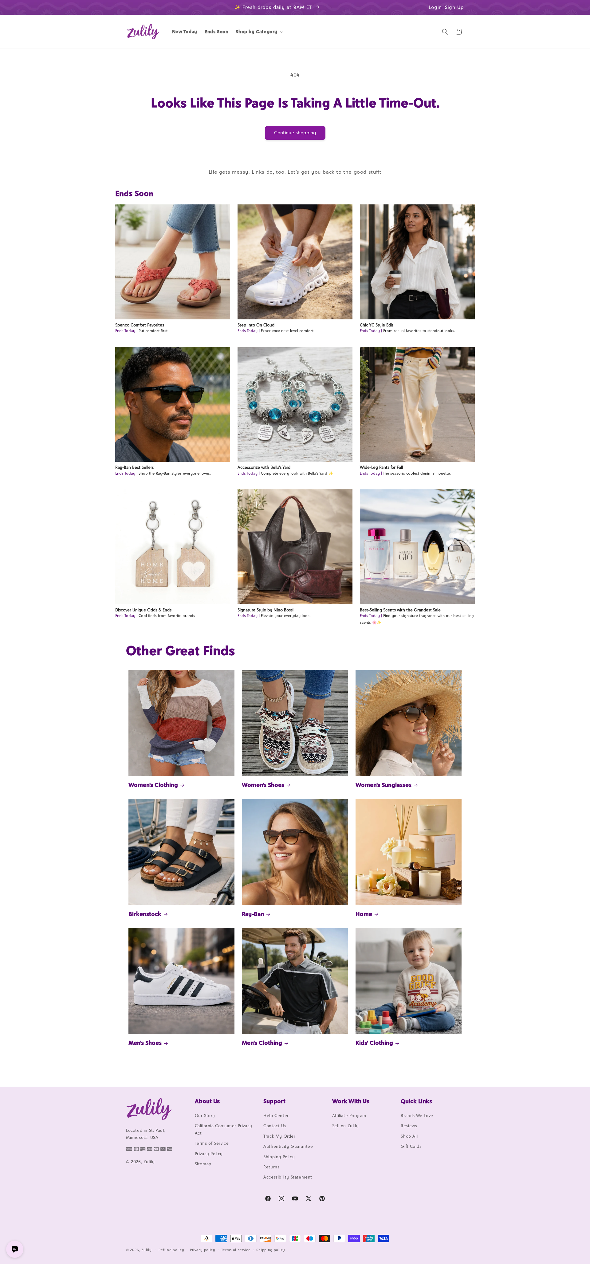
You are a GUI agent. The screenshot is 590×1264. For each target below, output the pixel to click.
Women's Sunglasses (383, 784)
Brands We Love (417, 1115)
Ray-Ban (253, 913)
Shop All (409, 1136)
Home (364, 913)
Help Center (276, 1115)
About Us (207, 1101)
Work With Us (350, 1101)
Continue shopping (295, 133)
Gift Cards (411, 1146)
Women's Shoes (263, 784)
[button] (259, 31)
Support (274, 1101)
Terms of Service (212, 1143)
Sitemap (203, 1163)
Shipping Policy (279, 1156)
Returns (271, 1166)
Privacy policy (202, 1250)
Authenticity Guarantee (288, 1146)
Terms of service (236, 1250)
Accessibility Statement (287, 1177)
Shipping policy (270, 1250)
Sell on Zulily (345, 1125)
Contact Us (274, 1125)
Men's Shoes (145, 1042)
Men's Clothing (262, 1042)
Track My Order (279, 1136)
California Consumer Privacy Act (223, 1129)
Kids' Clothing (374, 1042)
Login (435, 7)
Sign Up (454, 7)
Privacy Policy (209, 1153)
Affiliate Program (349, 1115)
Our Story (205, 1115)
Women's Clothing (153, 784)
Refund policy (171, 1250)
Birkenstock (144, 913)
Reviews (409, 1125)
